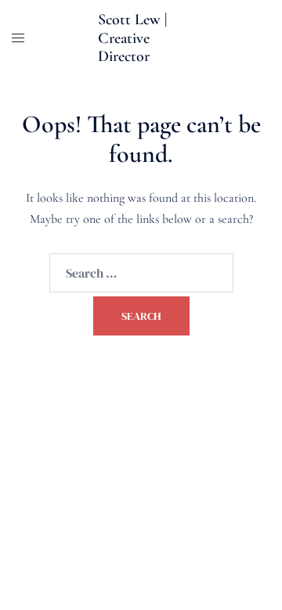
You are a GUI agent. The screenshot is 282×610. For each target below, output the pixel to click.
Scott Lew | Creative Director (132, 38)
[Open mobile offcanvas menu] (18, 38)
